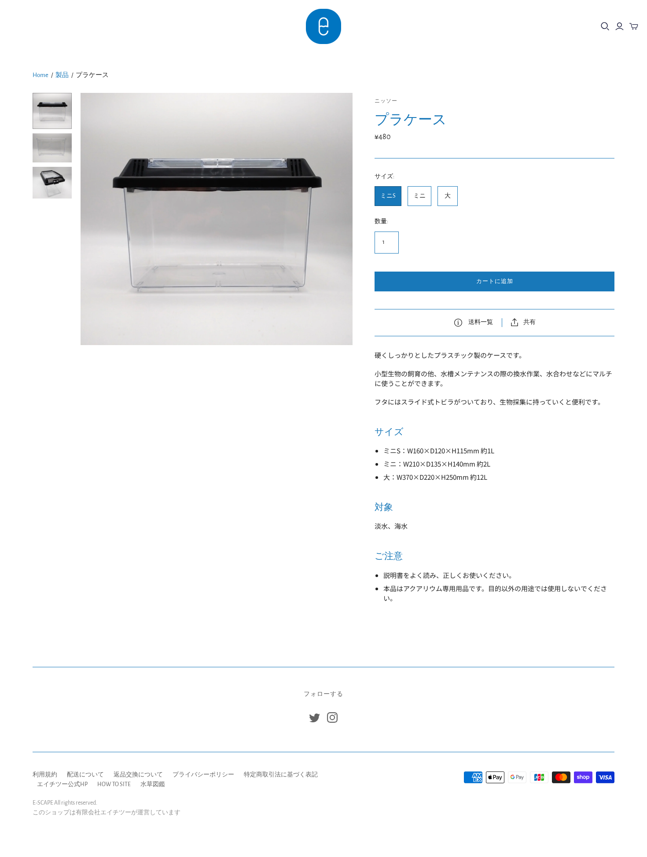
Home (40, 75)
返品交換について (138, 775)
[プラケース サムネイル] (52, 111)
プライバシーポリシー (203, 775)
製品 (62, 75)
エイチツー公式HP (62, 784)
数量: (381, 221)
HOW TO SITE (114, 784)
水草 (53, 26)
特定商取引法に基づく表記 (281, 775)
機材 (21, 26)
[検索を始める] (605, 26)
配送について (85, 775)
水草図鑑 (152, 784)
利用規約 (45, 775)
